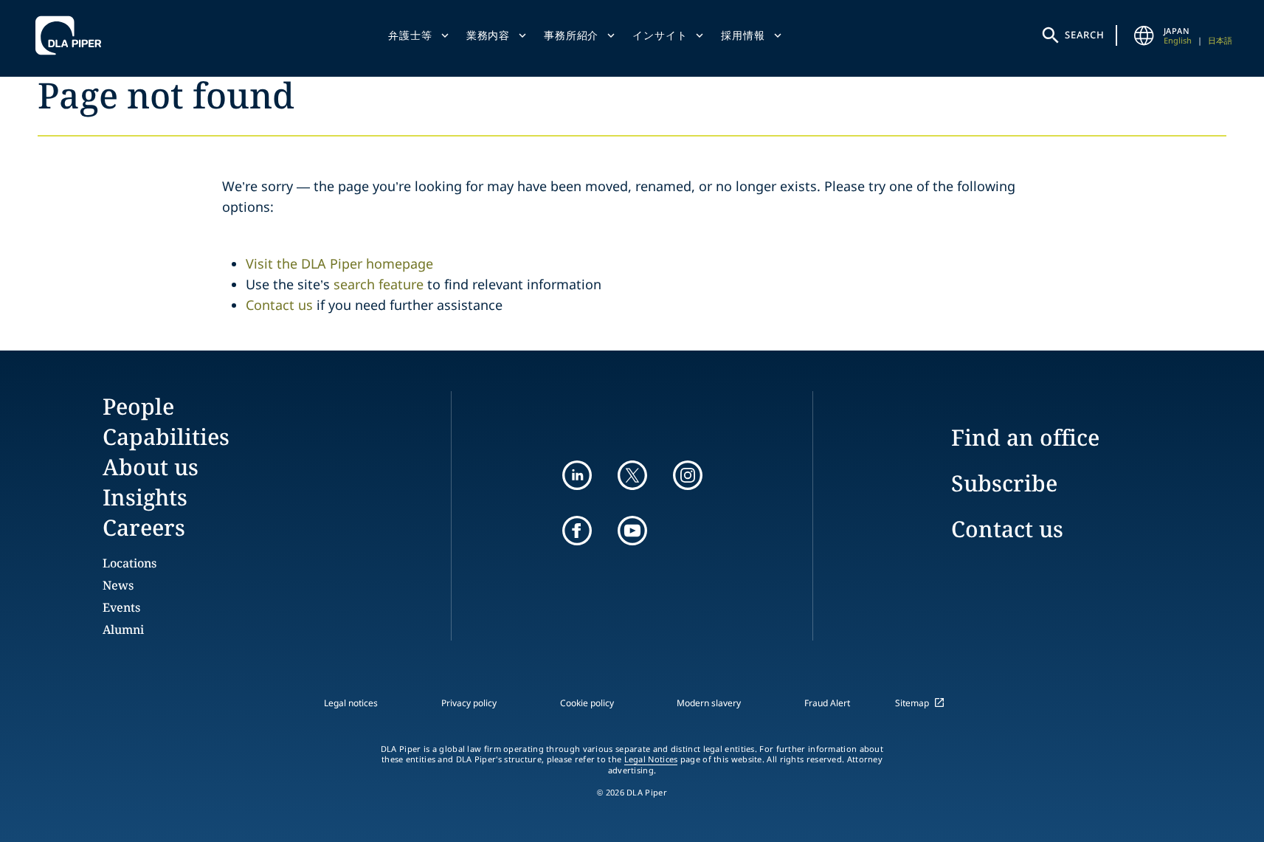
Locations (129, 563)
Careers (144, 527)
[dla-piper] (72, 35)
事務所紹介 (571, 35)
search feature (379, 284)
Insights (145, 497)
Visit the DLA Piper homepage (339, 263)
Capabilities (166, 436)
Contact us (279, 305)
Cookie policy (587, 703)
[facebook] (577, 530)
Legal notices (351, 703)
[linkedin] (577, 475)
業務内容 (488, 35)
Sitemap (912, 703)
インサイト (659, 35)
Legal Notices (651, 759)
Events (121, 607)
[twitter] (632, 475)
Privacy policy (469, 703)
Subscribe (1004, 483)
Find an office (1025, 437)
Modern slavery (709, 703)
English (1178, 40)
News (118, 585)
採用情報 (742, 35)
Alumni (123, 629)
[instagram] (687, 475)
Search (1085, 34)
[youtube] (632, 530)
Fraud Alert (827, 703)
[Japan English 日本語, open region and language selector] (1144, 35)
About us (150, 467)
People (138, 406)
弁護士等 (410, 35)
